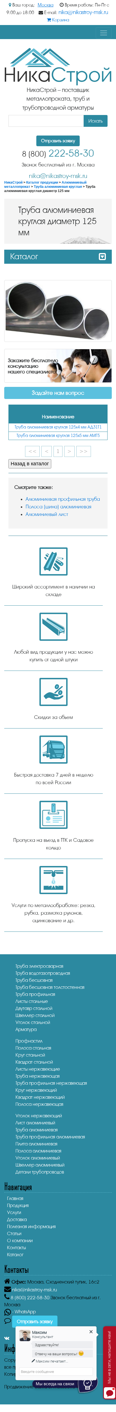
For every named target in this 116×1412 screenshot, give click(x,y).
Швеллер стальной (35, 1015)
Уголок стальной (32, 1022)
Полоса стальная (33, 1048)
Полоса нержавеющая (39, 1104)
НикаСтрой (13, 182)
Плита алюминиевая (36, 1144)
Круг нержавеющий (36, 1090)
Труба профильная (35, 994)
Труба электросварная (39, 966)
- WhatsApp (23, 1311)
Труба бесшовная (34, 980)
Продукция (18, 1205)
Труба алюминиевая (36, 1130)
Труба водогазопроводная (42, 973)
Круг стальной (30, 1055)
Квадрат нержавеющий (40, 1097)
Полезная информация (31, 1226)
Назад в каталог (30, 463)
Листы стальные (31, 1001)
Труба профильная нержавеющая (51, 1083)
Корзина (60, 19)
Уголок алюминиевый (37, 1158)
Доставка (17, 1219)
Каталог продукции (42, 182)
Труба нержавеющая (37, 1076)
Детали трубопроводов (39, 1172)
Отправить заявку (58, 140)
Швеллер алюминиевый (39, 1165)
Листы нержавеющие (37, 1069)
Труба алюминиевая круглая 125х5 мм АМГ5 (58, 435)
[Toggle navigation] (103, 33)
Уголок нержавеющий (38, 1115)
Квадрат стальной (34, 1062)
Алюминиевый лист (47, 514)
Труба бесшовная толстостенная (49, 987)
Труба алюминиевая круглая (58, 187)
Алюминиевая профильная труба (63, 499)
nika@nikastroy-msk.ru (83, 12)
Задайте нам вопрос (58, 393)
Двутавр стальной (33, 1008)
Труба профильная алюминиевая (50, 1137)
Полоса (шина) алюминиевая (58, 506)
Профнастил (29, 1041)
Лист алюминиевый (35, 1122)
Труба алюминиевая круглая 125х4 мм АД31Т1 (58, 427)
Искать (95, 121)
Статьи (14, 1233)
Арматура (26, 1029)
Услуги (14, 1212)
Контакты (16, 1247)
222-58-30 (58, 153)
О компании (20, 1240)
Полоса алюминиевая (38, 1151)
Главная (15, 1198)
